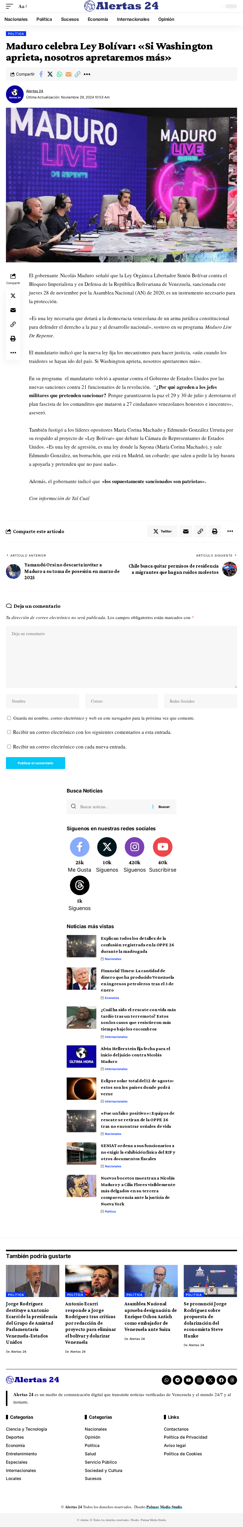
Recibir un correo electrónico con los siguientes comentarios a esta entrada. (92, 732)
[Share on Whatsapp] (59, 74)
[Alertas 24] (121, 6)
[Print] (13, 338)
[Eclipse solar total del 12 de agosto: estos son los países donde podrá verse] (81, 1088)
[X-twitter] (210, 1380)
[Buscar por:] (114, 806)
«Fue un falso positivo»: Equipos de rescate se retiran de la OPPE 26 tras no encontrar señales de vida (138, 1119)
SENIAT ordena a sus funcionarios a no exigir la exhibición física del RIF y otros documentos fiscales (138, 1152)
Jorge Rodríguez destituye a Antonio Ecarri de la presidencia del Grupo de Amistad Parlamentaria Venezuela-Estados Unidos (31, 1323)
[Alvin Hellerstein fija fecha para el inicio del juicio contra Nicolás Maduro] (81, 1056)
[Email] (68, 74)
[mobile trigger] (11, 6)
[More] (87, 74)
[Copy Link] (77, 74)
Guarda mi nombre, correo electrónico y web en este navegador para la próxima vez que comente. (104, 718)
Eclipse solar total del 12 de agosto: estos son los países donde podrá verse (137, 1087)
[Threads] (80, 894)
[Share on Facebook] (41, 74)
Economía (112, 998)
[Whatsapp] (166, 1380)
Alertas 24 (34, 91)
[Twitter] (107, 855)
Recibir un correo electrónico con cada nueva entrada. (70, 746)
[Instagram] (135, 855)
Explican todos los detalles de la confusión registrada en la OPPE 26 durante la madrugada (137, 944)
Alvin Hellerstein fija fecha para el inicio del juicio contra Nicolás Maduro (135, 1055)
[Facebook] (80, 855)
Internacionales (116, 1037)
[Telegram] (177, 1380)
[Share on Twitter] (50, 74)
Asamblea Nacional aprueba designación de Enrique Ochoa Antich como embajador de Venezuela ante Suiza (150, 1316)
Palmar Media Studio (164, 1506)
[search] (216, 6)
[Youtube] (162, 855)
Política (16, 33)
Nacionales (113, 959)
